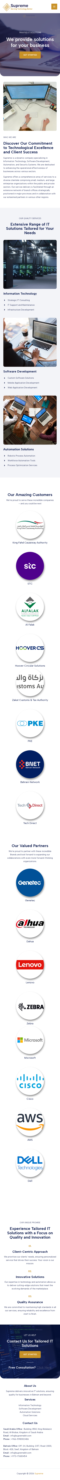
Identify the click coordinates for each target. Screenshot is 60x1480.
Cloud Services (30, 1415)
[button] (30, 55)
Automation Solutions (30, 1412)
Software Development (30, 1408)
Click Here (44, 1367)
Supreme (39, 1473)
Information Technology (30, 1405)
